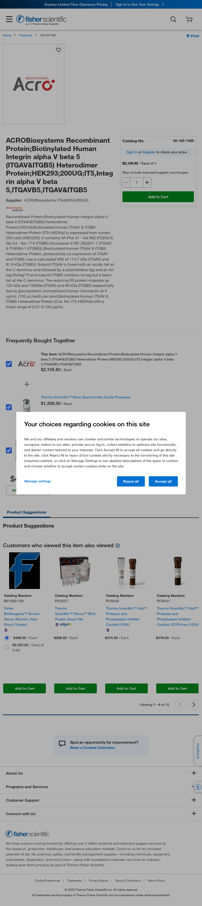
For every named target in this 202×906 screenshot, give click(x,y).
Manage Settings (37, 481)
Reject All (131, 481)
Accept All (163, 481)
